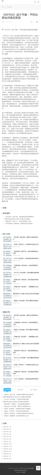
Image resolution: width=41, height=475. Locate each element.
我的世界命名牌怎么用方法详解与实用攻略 (17, 219)
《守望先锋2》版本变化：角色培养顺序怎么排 (25, 266)
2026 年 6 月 (7, 458)
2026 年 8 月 (7, 454)
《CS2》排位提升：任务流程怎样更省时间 (25, 258)
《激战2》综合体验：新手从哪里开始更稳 (25, 300)
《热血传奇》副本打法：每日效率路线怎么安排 (25, 252)
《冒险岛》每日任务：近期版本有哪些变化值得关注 (18, 394)
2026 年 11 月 (7, 446)
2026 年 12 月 (7, 444)
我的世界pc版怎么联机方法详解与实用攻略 (16, 401)
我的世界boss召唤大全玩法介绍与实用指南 (26, 293)
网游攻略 (9, 7)
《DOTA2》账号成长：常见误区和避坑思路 (16, 399)
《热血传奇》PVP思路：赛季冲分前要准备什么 (17, 406)
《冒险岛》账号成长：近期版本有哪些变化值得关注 (18, 413)
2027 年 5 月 (7, 431)
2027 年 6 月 (7, 429)
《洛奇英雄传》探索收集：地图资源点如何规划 (18, 223)
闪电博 (23, 472)
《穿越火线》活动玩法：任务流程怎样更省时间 (25, 280)
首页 (3, 7)
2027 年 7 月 (7, 426)
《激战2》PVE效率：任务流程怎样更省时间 (16, 411)
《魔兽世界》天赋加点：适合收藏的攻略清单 (16, 404)
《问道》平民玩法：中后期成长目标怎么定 (25, 244)
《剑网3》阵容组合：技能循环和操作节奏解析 (17, 408)
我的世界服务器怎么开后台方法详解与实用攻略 (17, 397)
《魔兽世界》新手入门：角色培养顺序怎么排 (17, 221)
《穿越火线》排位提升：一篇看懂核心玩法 (25, 286)
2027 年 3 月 (7, 436)
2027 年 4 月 (7, 434)
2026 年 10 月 (7, 449)
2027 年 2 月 (7, 439)
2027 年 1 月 (7, 441)
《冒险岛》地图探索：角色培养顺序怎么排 (15, 416)
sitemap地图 (30, 468)
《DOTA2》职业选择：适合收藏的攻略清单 (26, 272)
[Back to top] (38, 468)
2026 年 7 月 (7, 456)
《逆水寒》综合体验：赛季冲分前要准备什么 (25, 238)
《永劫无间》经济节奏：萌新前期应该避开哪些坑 (19, 216)
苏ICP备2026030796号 (20, 470)
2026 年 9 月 (7, 451)
